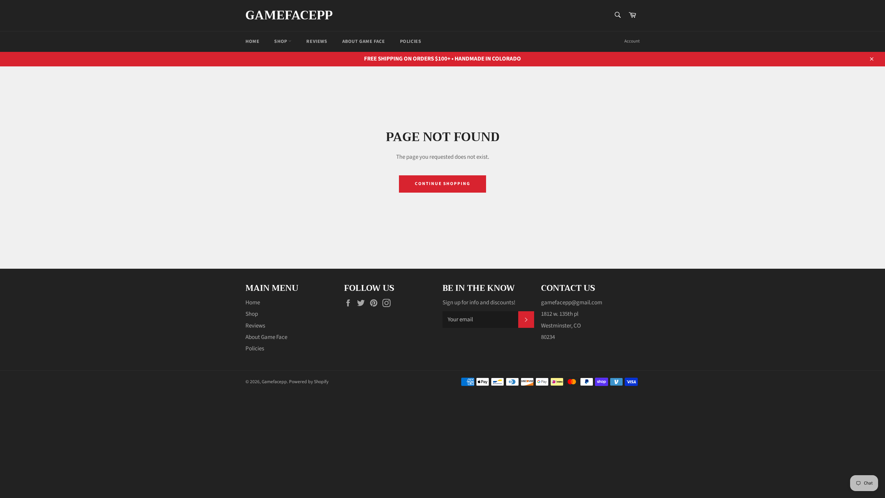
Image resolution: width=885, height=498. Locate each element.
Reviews (316, 41)
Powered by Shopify (308, 381)
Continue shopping (442, 184)
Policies (410, 41)
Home (252, 41)
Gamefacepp (289, 15)
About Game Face (363, 41)
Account (632, 41)
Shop (281, 41)
